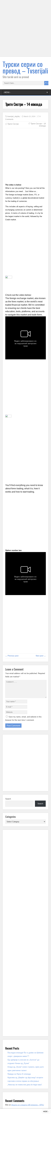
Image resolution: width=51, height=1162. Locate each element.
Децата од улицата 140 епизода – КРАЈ (27, 1105)
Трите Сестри (13, 124)
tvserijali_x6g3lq (13, 116)
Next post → (41, 656)
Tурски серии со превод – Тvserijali (25, 67)
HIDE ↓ (46, 1111)
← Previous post (11, 656)
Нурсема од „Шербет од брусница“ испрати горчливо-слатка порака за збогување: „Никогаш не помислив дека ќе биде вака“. (25, 1081)
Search (8, 799)
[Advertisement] (25, 30)
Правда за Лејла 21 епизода (19, 1074)
